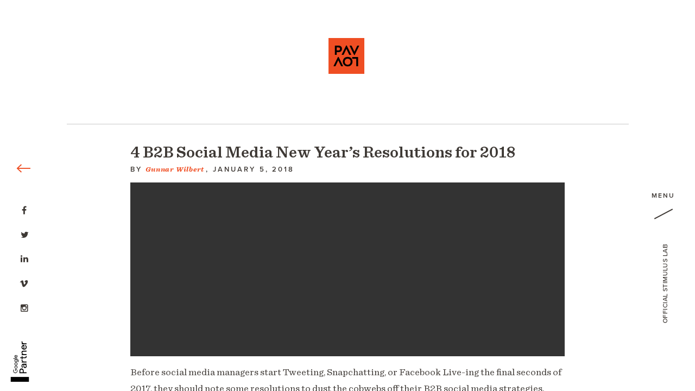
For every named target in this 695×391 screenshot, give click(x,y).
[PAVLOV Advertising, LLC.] (346, 56)
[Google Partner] (20, 355)
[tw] (24, 233)
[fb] (24, 209)
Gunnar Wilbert (175, 169)
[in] (24, 258)
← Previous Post (31, 5)
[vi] (24, 282)
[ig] (24, 307)
